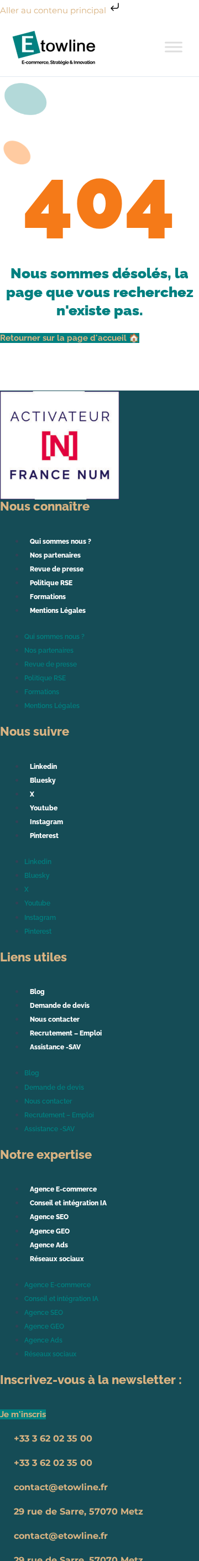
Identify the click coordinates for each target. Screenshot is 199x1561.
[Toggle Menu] (173, 47)
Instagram (46, 822)
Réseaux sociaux (57, 1259)
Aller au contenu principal (54, 10)
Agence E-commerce (63, 1189)
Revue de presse (56, 569)
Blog (37, 992)
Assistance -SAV (55, 1047)
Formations (48, 597)
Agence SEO (49, 1217)
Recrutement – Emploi (66, 1033)
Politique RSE (51, 583)
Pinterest (44, 836)
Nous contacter (55, 1019)
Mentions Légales (58, 611)
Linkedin (43, 767)
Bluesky (43, 780)
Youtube (43, 808)
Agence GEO (50, 1231)
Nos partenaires (55, 555)
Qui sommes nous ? (60, 541)
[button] (23, 1414)
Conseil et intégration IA (68, 1203)
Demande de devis (60, 1006)
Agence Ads (49, 1245)
